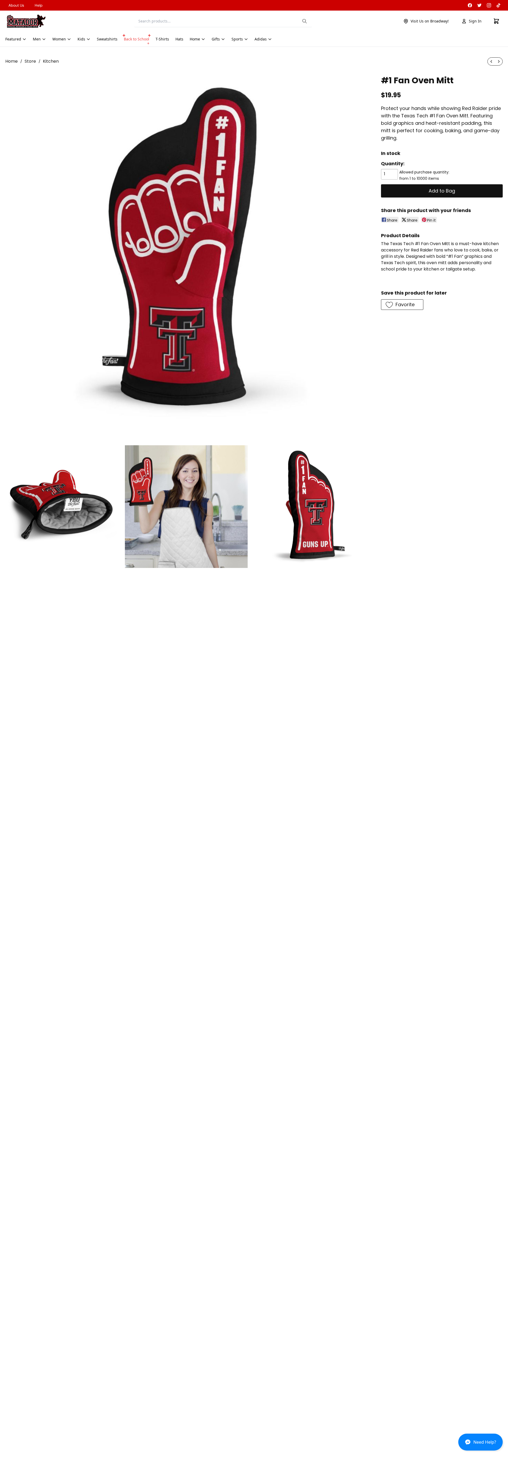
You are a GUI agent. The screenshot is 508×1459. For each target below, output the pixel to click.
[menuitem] (491, 61)
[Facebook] (470, 5)
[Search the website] (304, 21)
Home (11, 61)
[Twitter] (479, 5)
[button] (480, 1444)
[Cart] (496, 21)
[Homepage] (26, 21)
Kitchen (51, 61)
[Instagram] (489, 5)
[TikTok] (498, 5)
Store (30, 61)
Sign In (475, 21)
